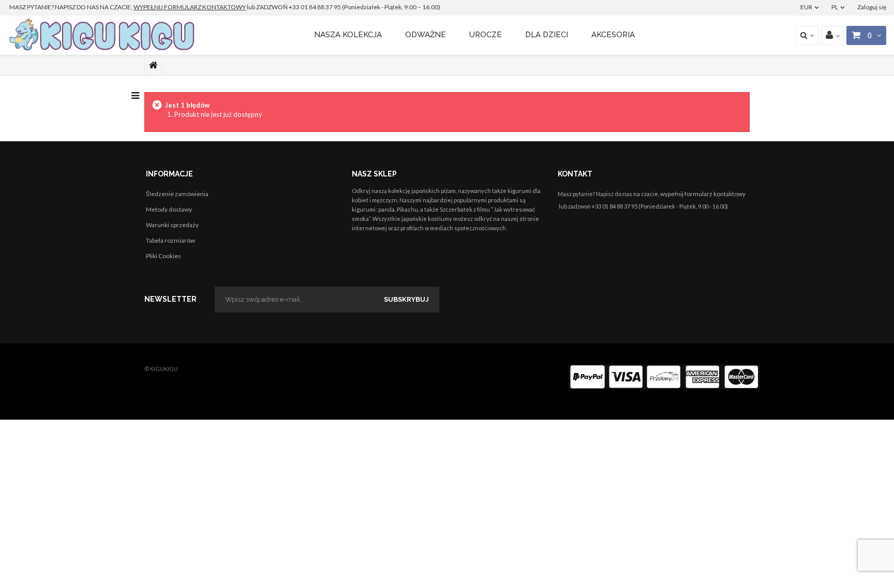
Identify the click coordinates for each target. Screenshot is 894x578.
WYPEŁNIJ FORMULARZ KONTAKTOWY (189, 7)
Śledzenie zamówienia (177, 194)
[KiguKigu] (103, 35)
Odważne (425, 34)
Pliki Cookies (163, 256)
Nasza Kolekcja (348, 34)
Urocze (485, 34)
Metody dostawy (169, 209)
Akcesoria (613, 34)
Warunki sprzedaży (172, 225)
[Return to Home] (153, 65)
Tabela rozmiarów (170, 240)
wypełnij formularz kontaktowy (703, 194)
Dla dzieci (546, 34)
